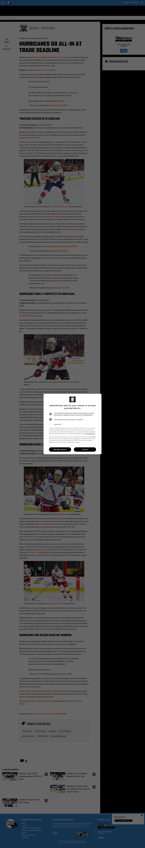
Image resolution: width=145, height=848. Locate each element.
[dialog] (73, 424)
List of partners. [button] (90, 434)
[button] (72, 424)
